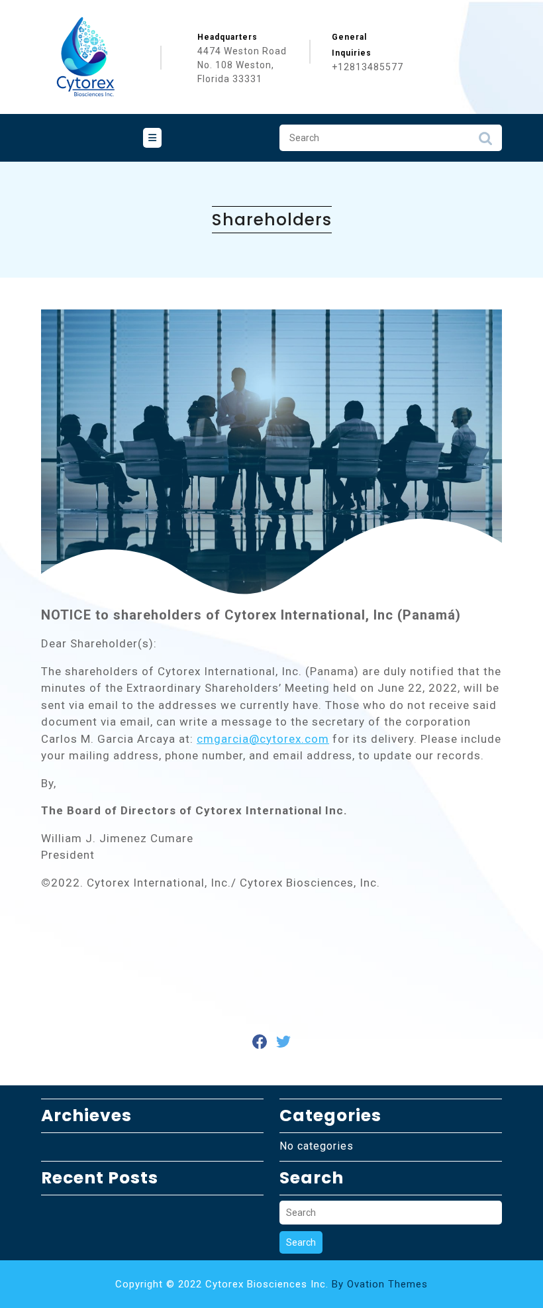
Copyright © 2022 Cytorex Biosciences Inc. (271, 1284)
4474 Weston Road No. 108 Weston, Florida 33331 (242, 65)
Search (485, 142)
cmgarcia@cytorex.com (263, 738)
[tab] (152, 138)
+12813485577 (367, 67)
